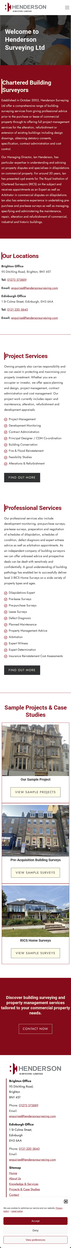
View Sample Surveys (35, 872)
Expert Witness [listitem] (18, 643)
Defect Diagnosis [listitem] (20, 618)
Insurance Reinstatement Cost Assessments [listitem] (36, 656)
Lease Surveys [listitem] (18, 611)
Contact (14, 1195)
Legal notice (17, 1211)
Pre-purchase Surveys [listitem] (22, 605)
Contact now (35, 1029)
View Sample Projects (35, 792)
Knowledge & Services (23, 1184)
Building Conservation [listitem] (23, 444)
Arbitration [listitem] (16, 637)
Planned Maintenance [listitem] (23, 624)
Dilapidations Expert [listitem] (22, 592)
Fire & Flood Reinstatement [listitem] (26, 450)
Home (13, 1173)
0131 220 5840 (17, 309)
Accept (35, 1221)
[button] (66, 1201)
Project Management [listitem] (22, 419)
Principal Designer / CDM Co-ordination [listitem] (35, 438)
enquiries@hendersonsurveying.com (34, 288)
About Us (15, 1178)
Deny (36, 1230)
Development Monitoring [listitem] (25, 425)
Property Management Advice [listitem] (28, 630)
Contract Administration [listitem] (24, 432)
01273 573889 (17, 280)
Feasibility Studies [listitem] (20, 457)
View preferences (35, 1239)
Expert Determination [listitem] (22, 649)
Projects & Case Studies (24, 1189)
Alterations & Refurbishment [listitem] (26, 463)
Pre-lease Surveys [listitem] (20, 599)
